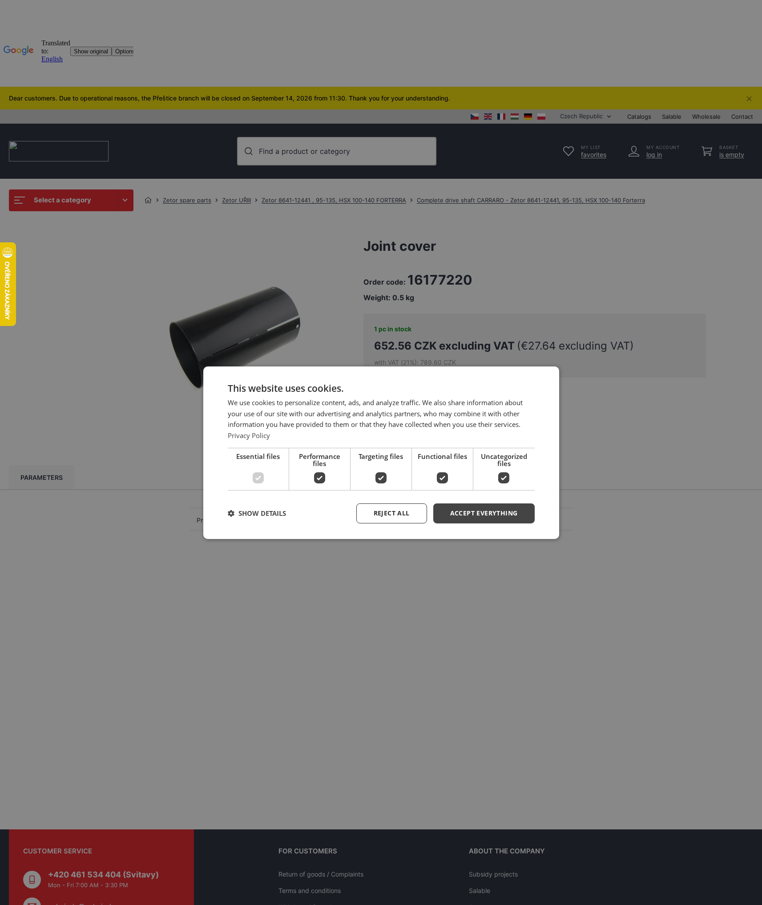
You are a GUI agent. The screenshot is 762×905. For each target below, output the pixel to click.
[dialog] (381, 452)
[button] (484, 513)
